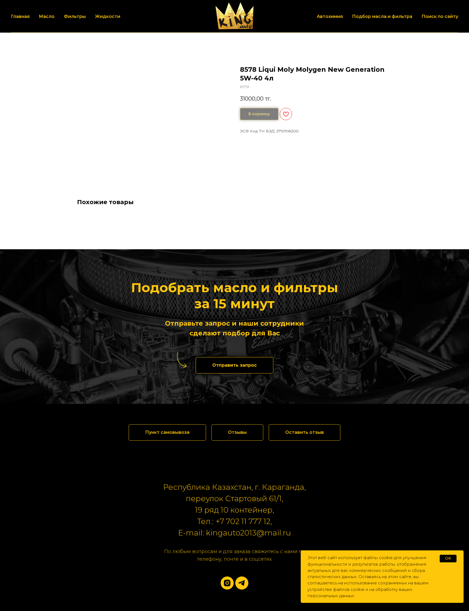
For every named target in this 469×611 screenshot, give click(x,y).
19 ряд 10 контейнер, (234, 510)
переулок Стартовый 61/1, (234, 498)
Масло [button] (47, 16)
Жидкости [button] (107, 16)
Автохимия (330, 16)
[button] (234, 365)
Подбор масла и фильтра (382, 16)
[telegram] (241, 583)
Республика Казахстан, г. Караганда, (234, 487)
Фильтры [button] (75, 16)
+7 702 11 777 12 (243, 521)
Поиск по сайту (440, 16)
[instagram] (227, 583)
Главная (20, 16)
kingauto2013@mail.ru (248, 532)
